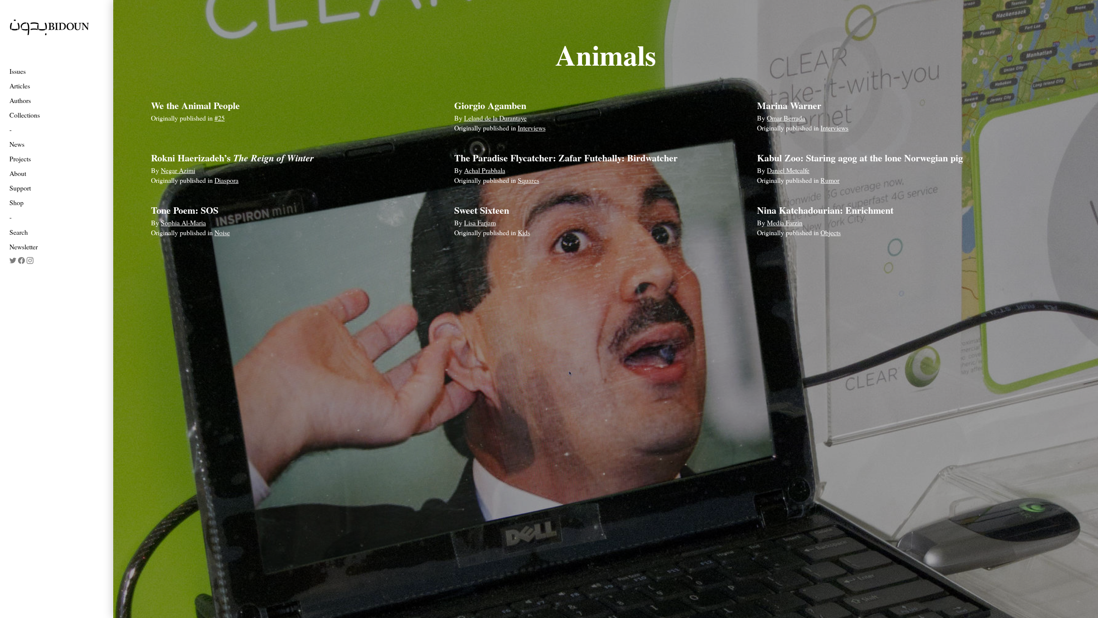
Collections (24, 114)
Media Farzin (784, 222)
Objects (830, 232)
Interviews (532, 127)
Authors (20, 100)
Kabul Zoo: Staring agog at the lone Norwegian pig (860, 158)
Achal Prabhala (484, 170)
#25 (219, 117)
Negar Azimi (178, 170)
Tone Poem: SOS (184, 210)
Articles (19, 85)
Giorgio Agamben (490, 105)
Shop (16, 202)
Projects (20, 158)
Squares (528, 180)
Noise (222, 232)
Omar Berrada (786, 117)
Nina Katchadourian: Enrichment (825, 210)
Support (20, 187)
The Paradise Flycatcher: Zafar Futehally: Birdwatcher (566, 158)
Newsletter (23, 246)
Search (18, 231)
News (16, 143)
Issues (17, 71)
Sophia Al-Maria (183, 222)
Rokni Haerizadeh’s (232, 158)
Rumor (829, 180)
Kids (524, 232)
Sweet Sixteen (481, 210)
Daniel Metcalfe (788, 170)
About (17, 173)
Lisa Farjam (480, 222)
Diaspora (226, 180)
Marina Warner (789, 105)
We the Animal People (195, 105)
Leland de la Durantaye (495, 117)
